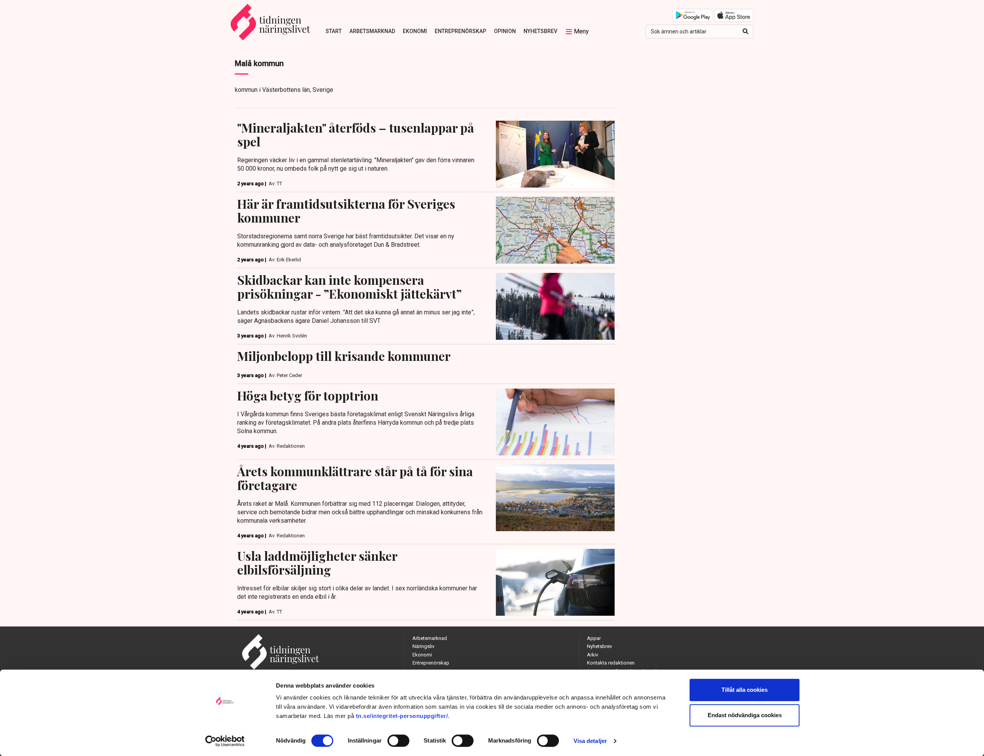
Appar (594, 638)
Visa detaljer (590, 741)
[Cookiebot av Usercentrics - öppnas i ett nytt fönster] (225, 741)
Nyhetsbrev (540, 31)
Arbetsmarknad (372, 31)
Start (334, 31)
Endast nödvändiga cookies (745, 715)
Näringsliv (423, 646)
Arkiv (592, 655)
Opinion (505, 31)
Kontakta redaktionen (611, 663)
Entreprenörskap (460, 31)
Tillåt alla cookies (744, 689)
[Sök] (745, 31)
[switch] (398, 740)
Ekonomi (415, 31)
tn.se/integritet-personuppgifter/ (402, 716)
